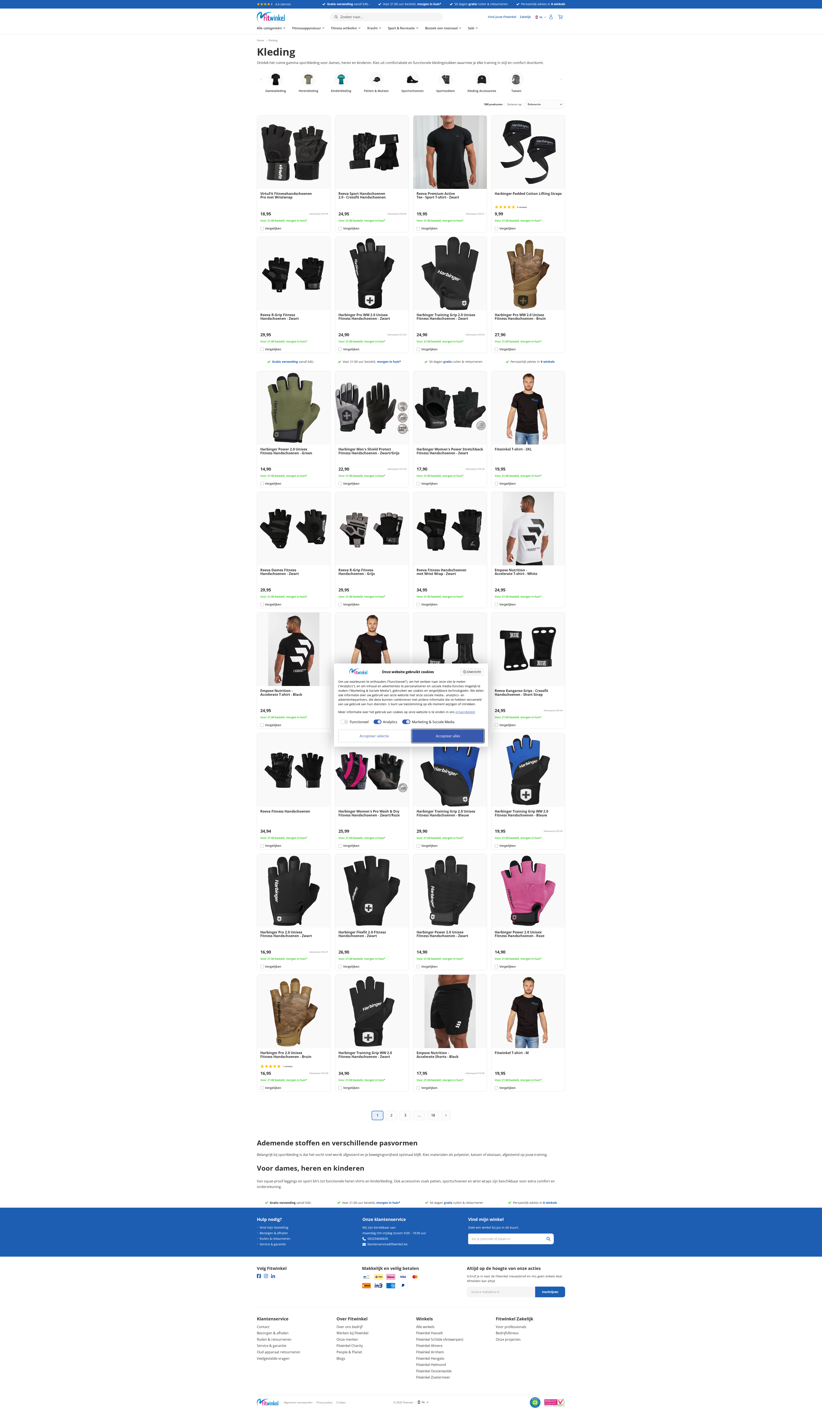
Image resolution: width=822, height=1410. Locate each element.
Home (260, 40)
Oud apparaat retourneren (278, 1352)
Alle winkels (425, 1326)
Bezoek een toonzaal (441, 28)
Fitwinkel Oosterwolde (434, 1371)
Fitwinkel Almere (429, 1345)
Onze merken (347, 1339)
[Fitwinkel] (267, 1403)
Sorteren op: (514, 104)
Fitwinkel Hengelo (430, 1358)
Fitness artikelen (344, 28)
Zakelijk (525, 17)
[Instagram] (266, 1276)
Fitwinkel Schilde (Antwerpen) (439, 1339)
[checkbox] (353, 721)
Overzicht (474, 672)
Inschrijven (550, 1292)
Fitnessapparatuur (306, 28)
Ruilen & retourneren (275, 1239)
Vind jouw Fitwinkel (502, 17)
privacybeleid (465, 712)
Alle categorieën (269, 28)
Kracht (372, 28)
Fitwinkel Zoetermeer (433, 1377)
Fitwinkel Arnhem (430, 1352)
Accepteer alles (448, 736)
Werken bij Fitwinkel (352, 1333)
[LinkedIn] (273, 1276)
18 (433, 1115)
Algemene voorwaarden (298, 1402)
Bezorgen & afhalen (274, 1233)
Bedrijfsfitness (507, 1333)
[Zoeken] (548, 1239)
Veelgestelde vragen (273, 1358)
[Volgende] (446, 1115)
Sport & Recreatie (401, 28)
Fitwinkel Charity (350, 1345)
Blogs (341, 1358)
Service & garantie (273, 1244)
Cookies (341, 1402)
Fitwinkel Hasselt (429, 1333)
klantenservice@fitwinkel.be (388, 1244)
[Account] (551, 17)
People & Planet (349, 1352)
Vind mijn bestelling (274, 1227)
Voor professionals (511, 1326)
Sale (471, 28)
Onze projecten (508, 1339)
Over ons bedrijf (349, 1326)
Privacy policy (324, 1402)
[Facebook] (259, 1276)
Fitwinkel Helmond (431, 1364)
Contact (263, 1326)
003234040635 (378, 1239)
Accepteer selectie (374, 736)
